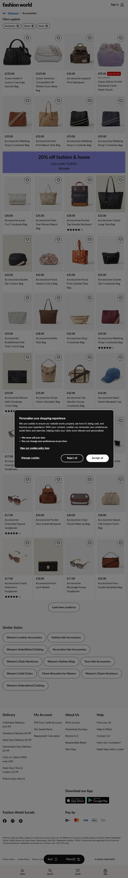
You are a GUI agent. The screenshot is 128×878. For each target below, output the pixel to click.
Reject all (72, 458)
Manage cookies (30, 458)
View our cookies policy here (34, 448)
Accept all (97, 458)
